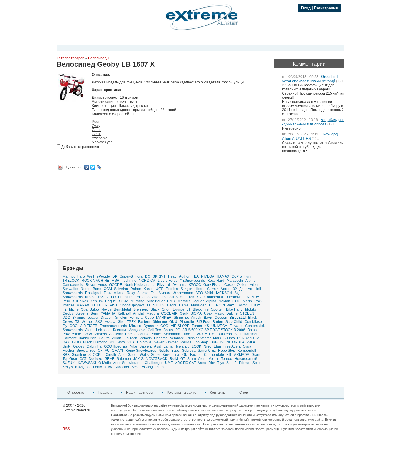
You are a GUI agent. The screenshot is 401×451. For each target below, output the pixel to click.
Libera (199, 289)
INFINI (225, 342)
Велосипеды (98, 58)
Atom (202, 359)
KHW (108, 367)
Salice (157, 334)
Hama (184, 305)
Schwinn (121, 289)
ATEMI (210, 334)
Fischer (68, 350)
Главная (69, 39)
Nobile (164, 350)
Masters (100, 334)
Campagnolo (73, 285)
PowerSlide (72, 334)
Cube (149, 318)
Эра (84, 309)
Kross (89, 297)
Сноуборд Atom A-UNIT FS (310, 136)
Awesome (100, 138)
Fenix (97, 367)
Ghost (155, 355)
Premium (125, 297)
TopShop (201, 342)
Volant (214, 359)
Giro (121, 322)
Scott (135, 367)
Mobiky (251, 309)
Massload (199, 305)
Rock (258, 301)
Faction (196, 355)
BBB (214, 342)
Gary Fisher (212, 285)
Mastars (184, 301)
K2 (112, 342)
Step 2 (231, 363)
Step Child (233, 322)
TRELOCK (71, 281)
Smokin (121, 318)
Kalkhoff (124, 313)
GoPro (237, 276)
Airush (196, 318)
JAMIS (138, 359)
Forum (197, 326)
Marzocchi (235, 281)
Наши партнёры (139, 392)
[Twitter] (93, 167)
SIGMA (196, 313)
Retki (174, 359)
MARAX (83, 305)
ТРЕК (131, 322)
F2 (65, 309)
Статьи (233, 39)
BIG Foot (203, 322)
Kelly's (68, 367)
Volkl (209, 293)
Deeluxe (95, 359)
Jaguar (198, 301)
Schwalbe (70, 289)
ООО (236, 301)
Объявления (212, 39)
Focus (168, 330)
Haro (81, 276)
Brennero (140, 309)
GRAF (109, 359)
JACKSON (223, 293)
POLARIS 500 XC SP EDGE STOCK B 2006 (210, 330)
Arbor (254, 285)
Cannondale (214, 355)
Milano (119, 293)
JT (189, 309)
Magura (152, 313)
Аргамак (116, 334)
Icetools (145, 338)
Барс (175, 350)
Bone (97, 289)
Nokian (224, 301)
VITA (131, 342)
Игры (248, 39)
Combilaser (254, 322)
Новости (114, 39)
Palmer (161, 367)
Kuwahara (171, 355)
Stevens (81, 313)
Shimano (160, 322)
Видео (130, 39)
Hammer (250, 334)
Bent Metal (122, 309)
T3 (77, 322)
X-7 (199, 297)
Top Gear (70, 359)
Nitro (207, 346)
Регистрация (326, 8)
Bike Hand (234, 309)
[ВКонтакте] (87, 167)
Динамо (245, 289)
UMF (169, 363)
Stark (184, 313)
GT (182, 359)
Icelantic (182, 346)
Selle (256, 363)
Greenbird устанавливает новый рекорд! (310, 78)
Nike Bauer (156, 301)
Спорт (244, 392)
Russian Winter (198, 338)
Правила (105, 392)
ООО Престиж (115, 346)
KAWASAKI (87, 363)
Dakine (232, 313)
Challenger (154, 363)
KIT (229, 355)
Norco (85, 289)
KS (206, 326)
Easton (242, 305)
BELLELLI (238, 318)
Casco (229, 285)
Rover (90, 285)
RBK (100, 297)
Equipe (178, 309)
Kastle (149, 289)
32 (235, 289)
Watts (144, 355)
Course (143, 334)
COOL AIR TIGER (83, 326)
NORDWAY (225, 305)
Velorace (177, 338)
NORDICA (147, 281)
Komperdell (246, 350)
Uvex (208, 313)
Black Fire (201, 309)
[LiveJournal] (99, 167)
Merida (185, 342)
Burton (218, 322)
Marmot (69, 276)
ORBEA (238, 342)
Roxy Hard (215, 281)
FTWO (198, 334)
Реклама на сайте (181, 392)
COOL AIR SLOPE (174, 326)
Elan (217, 346)
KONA (123, 301)
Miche (74, 309)
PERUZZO (245, 338)
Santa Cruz (207, 350)
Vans (202, 363)
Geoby (68, 313)
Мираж (164, 293)
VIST (113, 305)
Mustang (137, 301)
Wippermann (183, 293)
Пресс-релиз (91, 39)
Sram (191, 359)
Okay (96, 126)
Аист (156, 297)
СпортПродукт (132, 305)
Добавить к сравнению (79, 147)
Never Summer (166, 342)
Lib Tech (130, 338)
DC (147, 276)
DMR (171, 301)
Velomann (172, 334)
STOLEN (247, 313)
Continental (213, 297)
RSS (66, 429)
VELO (111, 297)
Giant (256, 355)
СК (100, 350)
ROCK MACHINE (95, 281)
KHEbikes (80, 301)
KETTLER (99, 305)
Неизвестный (246, 359)
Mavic (219, 313)
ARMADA (241, 355)
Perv (66, 301)
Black (155, 309)
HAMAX (223, 276)
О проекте (75, 392)
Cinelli (111, 355)
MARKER (163, 318)
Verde (225, 289)
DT (211, 305)
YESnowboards (192, 281)
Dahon (135, 289)
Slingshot (181, 318)
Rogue (110, 301)
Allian (116, 338)
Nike (133, 346)
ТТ (148, 305)
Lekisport (103, 330)
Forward (236, 326)
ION (184, 355)
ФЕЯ (160, 289)
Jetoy (121, 342)
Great (96, 134)
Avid (157, 346)
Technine (129, 281)
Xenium (96, 301)
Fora (139, 276)
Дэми (208, 318)
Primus (244, 363)
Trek (190, 297)
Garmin (213, 289)
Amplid (138, 313)
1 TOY (255, 305)
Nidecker (122, 367)
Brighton (161, 338)
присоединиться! (89, 27)
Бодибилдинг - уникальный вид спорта (313, 122)
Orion (166, 309)
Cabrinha (94, 346)
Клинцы (119, 330)
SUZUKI (69, 363)
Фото (145, 39)
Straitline (79, 355)
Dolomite (144, 342)
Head (172, 276)
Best (237, 334)
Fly (65, 326)
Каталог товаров (70, 58)
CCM (108, 289)
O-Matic (104, 363)
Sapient (145, 346)
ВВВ (66, 355)
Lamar (169, 346)
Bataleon (225, 334)
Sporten (217, 309)
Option (242, 285)
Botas (252, 330)
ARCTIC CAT (185, 363)
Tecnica (172, 289)
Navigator (83, 367)
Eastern (144, 322)
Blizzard (163, 285)
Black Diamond (95, 342)
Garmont (69, 338)
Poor (96, 122)
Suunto (229, 338)
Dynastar (151, 326)
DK (114, 276)
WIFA (251, 342)
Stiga (247, 346)
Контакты (218, 392)
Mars (217, 338)
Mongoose (136, 330)
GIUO (76, 342)
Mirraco (135, 326)
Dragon (107, 318)
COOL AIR (169, 313)
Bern (94, 313)
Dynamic (179, 285)
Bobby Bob (87, 338)
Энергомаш (235, 297)
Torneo (226, 359)
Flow (107, 293)
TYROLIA (142, 297)
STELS (158, 305)
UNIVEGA (219, 326)
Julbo (94, 309)
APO (199, 293)
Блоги (174, 39)
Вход (306, 8)
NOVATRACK (156, 359)
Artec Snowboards (127, 363)
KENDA (253, 297)
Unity (67, 346)
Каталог (190, 39)
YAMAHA (108, 313)
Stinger (186, 289)
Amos (102, 285)
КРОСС (195, 285)
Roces (130, 334)
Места (159, 39)
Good (96, 130)
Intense (68, 305)
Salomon (124, 359)
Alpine (250, 281)
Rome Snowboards (140, 350)
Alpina (211, 301)
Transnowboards (113, 326)
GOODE (115, 285)
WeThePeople (98, 276)
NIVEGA (207, 276)
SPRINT (159, 276)
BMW (87, 334)
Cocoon (221, 318)
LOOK (196, 346)
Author (184, 276)
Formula (136, 318)
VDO (66, 318)
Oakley (78, 346)
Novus (106, 309)
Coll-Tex (154, 330)
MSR (115, 281)
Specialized (86, 350)
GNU (173, 322)
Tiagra (171, 305)
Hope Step (226, 350)
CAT (83, 359)
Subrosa (189, 350)
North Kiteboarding (139, 285)
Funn (248, 276)
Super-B (126, 276)
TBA (195, 276)
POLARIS (170, 297)
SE (182, 297)
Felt (153, 293)
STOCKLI (95, 355)
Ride (186, 334)
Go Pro (104, 338)
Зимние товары (85, 318)
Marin (247, 301)
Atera (89, 330)
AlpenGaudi (127, 355)
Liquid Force (168, 281)
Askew (110, 322)
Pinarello (187, 322)
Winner (87, 322)
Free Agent (232, 346)
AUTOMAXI (114, 350)
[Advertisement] (106, 212)
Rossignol (93, 293)
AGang (147, 367)
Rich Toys (216, 363)
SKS (98, 322)
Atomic (142, 293)
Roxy (131, 293)
